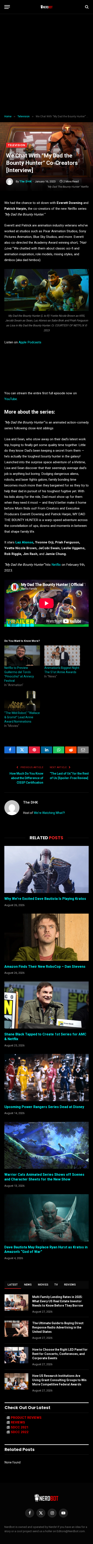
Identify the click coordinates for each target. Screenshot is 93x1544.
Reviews (70, 1284)
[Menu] (7, 7)
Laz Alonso (24, 542)
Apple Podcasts (30, 342)
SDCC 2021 (20, 1427)
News (28, 1284)
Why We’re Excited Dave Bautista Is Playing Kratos (45, 899)
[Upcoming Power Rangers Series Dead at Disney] (46, 1077)
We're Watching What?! (49, 813)
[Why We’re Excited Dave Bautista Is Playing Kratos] (46, 869)
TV (56, 1284)
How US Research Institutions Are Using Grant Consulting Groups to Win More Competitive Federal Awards (59, 1380)
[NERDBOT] (46, 7)
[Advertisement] (46, 64)
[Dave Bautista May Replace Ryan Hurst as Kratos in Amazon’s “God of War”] (46, 1217)
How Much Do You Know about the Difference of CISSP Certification (26, 778)
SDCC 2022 (20, 1432)
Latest (13, 1284)
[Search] (86, 7)
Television (16, 145)
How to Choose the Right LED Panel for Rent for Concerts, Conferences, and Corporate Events (60, 1354)
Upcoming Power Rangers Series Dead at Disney (44, 1107)
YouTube (10, 399)
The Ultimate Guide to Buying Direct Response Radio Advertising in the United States (57, 1327)
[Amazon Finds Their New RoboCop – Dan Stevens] (46, 937)
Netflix (56, 565)
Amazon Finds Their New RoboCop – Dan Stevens (44, 967)
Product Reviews (26, 1418)
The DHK (25, 181)
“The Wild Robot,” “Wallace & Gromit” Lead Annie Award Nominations (22, 717)
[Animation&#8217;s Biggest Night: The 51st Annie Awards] (62, 655)
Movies (43, 1284)
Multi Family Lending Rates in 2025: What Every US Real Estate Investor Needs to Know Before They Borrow (57, 1301)
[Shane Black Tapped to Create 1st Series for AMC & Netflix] (46, 1005)
